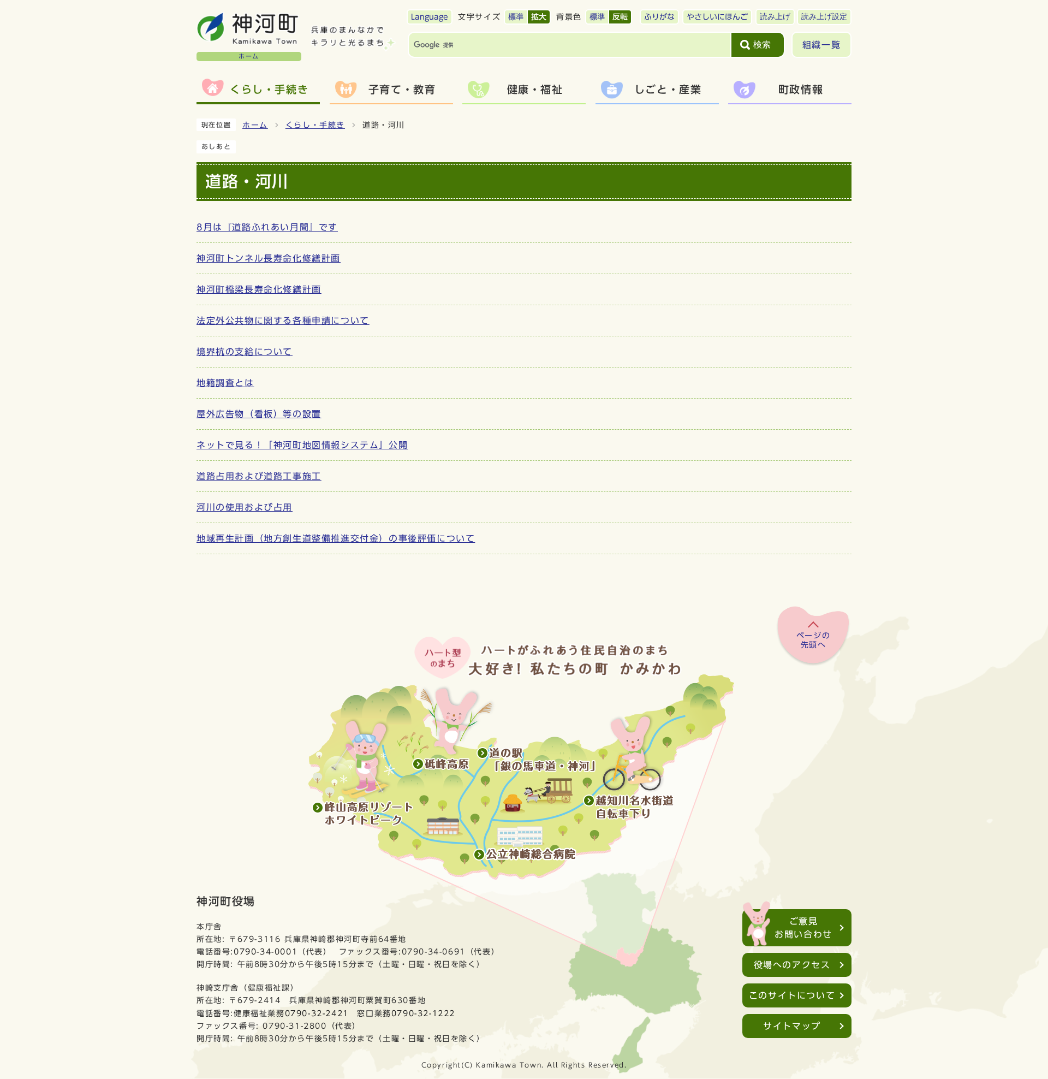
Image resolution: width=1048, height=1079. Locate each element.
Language (429, 17)
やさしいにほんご (717, 17)
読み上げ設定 (824, 17)
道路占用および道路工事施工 (258, 476)
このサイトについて (792, 995)
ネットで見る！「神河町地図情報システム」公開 (302, 445)
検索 (762, 44)
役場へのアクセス (792, 965)
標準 (515, 17)
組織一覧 (821, 44)
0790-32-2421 (317, 1013)
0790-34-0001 (265, 951)
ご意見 (803, 928)
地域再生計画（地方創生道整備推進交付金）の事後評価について (335, 538)
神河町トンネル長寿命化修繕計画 (268, 258)
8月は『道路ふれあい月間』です (267, 227)
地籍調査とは (225, 382)
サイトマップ (792, 1026)
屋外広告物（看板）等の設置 (258, 414)
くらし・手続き (315, 125)
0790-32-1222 (423, 1013)
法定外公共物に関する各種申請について (283, 320)
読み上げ (775, 17)
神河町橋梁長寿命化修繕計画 (258, 289)
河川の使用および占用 (244, 507)
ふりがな (659, 17)
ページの (813, 640)
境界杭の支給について (244, 351)
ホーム (255, 125)
